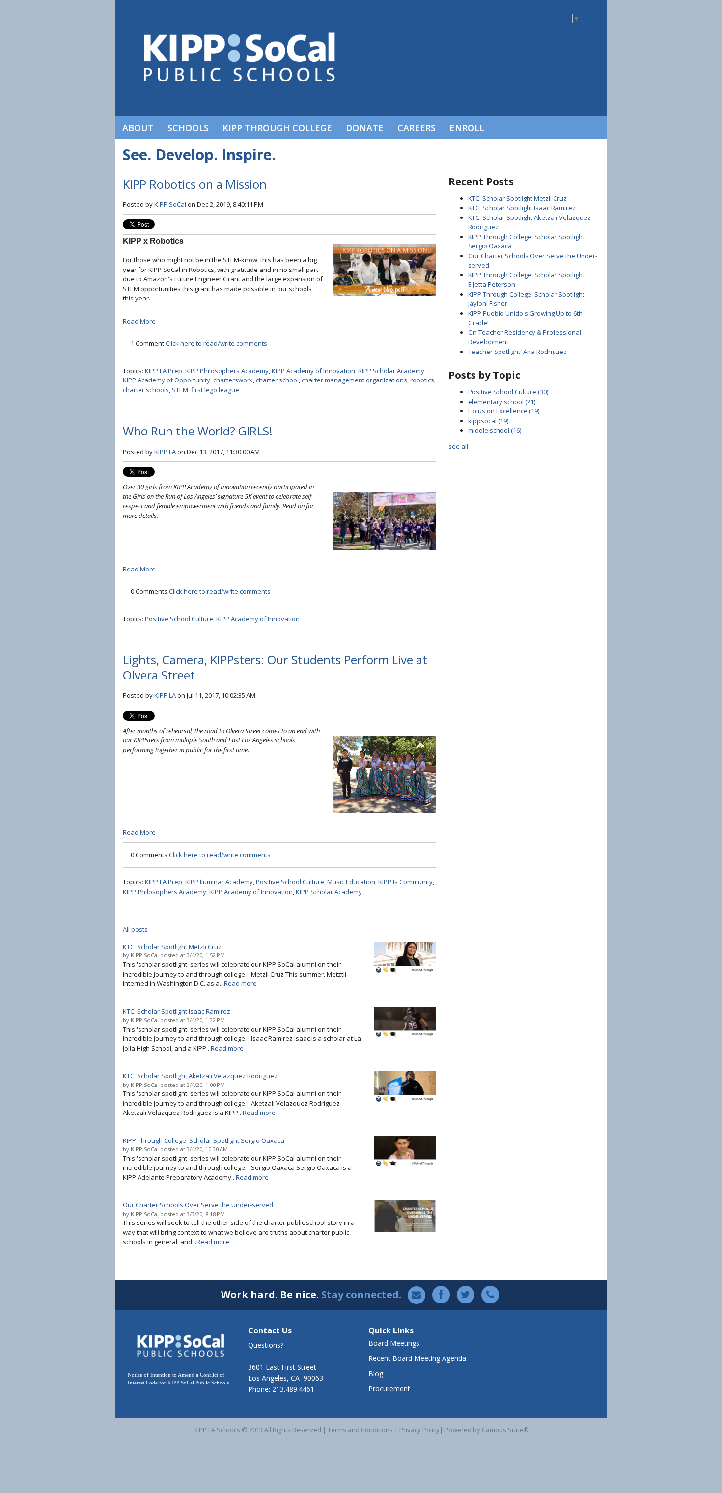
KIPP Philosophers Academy (227, 370)
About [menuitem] (138, 128)
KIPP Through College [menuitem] (277, 128)
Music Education (351, 881)
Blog (375, 1373)
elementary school (501, 401)
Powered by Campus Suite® (486, 1429)
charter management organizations (354, 380)
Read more (240, 983)
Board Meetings (393, 1343)
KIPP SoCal (170, 204)
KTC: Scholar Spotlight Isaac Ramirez (522, 207)
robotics (422, 380)
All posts (135, 929)
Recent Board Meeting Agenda (417, 1358)
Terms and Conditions (360, 1429)
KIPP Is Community (405, 881)
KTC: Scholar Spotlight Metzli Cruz (517, 198)
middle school (494, 430)
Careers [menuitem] (416, 128)
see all (458, 446)
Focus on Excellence (503, 411)
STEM (180, 389)
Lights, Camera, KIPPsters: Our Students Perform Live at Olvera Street (275, 667)
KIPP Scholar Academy (391, 370)
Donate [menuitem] (365, 128)
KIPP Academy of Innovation (313, 370)
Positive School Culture (179, 618)
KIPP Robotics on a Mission (195, 184)
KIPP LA (165, 451)
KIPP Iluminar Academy (219, 881)
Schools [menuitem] (188, 128)
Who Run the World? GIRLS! (198, 431)
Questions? (265, 1345)
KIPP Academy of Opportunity (166, 380)
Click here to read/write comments (216, 343)
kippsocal (488, 420)
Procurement (389, 1388)
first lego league (215, 389)
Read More (139, 321)
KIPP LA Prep (163, 370)
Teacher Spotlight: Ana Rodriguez (517, 351)
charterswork (233, 380)
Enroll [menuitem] (466, 128)
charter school (277, 380)
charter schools (146, 389)
